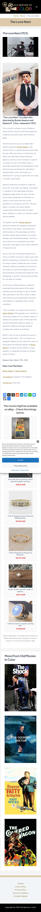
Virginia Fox (7, 383)
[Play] (20, 46)
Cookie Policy (15, 470)
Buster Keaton (22, 147)
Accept (20, 460)
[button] (38, 442)
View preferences (20, 466)
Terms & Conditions (20, 893)
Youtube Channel (20, 896)
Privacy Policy (24, 470)
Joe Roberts (7, 377)
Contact (20, 883)
